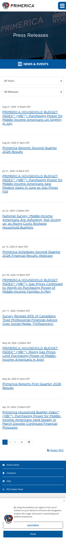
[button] (62, 6)
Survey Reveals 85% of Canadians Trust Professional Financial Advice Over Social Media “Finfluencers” (29, 320)
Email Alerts (13, 464)
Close (33, 534)
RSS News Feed (15, 489)
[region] (33, 519)
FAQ (9, 481)
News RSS (55, 450)
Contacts (11, 472)
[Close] (64, 500)
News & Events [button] (35, 64)
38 (21, 442)
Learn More (33, 525)
